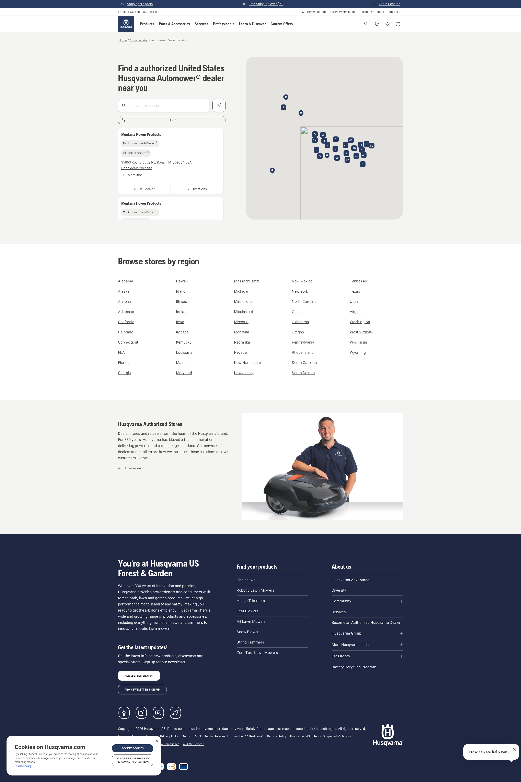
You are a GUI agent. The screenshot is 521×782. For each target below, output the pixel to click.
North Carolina (304, 301)
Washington (360, 322)
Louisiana (184, 352)
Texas (355, 291)
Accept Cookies (132, 748)
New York (300, 291)
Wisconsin (358, 342)
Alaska (123, 291)
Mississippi (243, 312)
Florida (124, 362)
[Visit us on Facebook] (124, 713)
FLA (121, 352)
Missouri (241, 322)
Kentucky (184, 342)
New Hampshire (247, 362)
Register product (373, 11)
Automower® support (344, 11)
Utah (354, 301)
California (126, 322)
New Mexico (302, 281)
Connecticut (128, 342)
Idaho (181, 291)
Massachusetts (247, 281)
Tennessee (359, 281)
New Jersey (244, 373)
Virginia (356, 312)
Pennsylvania (303, 342)
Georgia (124, 373)
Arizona (124, 301)
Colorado (125, 332)
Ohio (296, 312)
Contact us (394, 11)
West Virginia (361, 332)
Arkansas (126, 312)
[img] (140, 143)
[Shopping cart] (398, 24)
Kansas (182, 332)
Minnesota (243, 301)
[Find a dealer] (377, 24)
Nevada (240, 352)
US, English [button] (150, 11)
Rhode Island (303, 352)
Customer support (314, 11)
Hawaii (182, 281)
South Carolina (304, 362)
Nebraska (242, 342)
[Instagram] (141, 713)
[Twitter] (175, 713)
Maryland (184, 373)
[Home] (126, 24)
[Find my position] (218, 105)
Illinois (181, 301)
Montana (241, 332)
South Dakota (303, 373)
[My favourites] (387, 24)
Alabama (125, 281)
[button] (147, 24)
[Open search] (366, 24)
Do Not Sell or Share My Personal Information (133, 760)
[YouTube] (158, 713)
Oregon (298, 332)
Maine (181, 362)
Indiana (182, 312)
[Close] (156, 740)
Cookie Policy (24, 766)
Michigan (242, 291)
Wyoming (358, 352)
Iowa (180, 322)
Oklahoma (300, 322)
